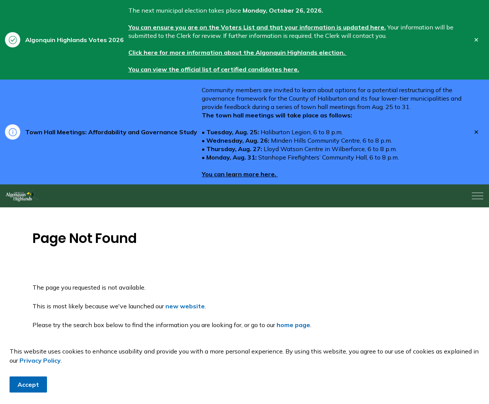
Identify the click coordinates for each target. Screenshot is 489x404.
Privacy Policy (40, 360)
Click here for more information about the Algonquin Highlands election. (237, 52)
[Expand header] (477, 195)
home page (293, 325)
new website (185, 306)
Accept (28, 384)
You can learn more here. (240, 174)
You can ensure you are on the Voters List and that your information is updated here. (257, 27)
